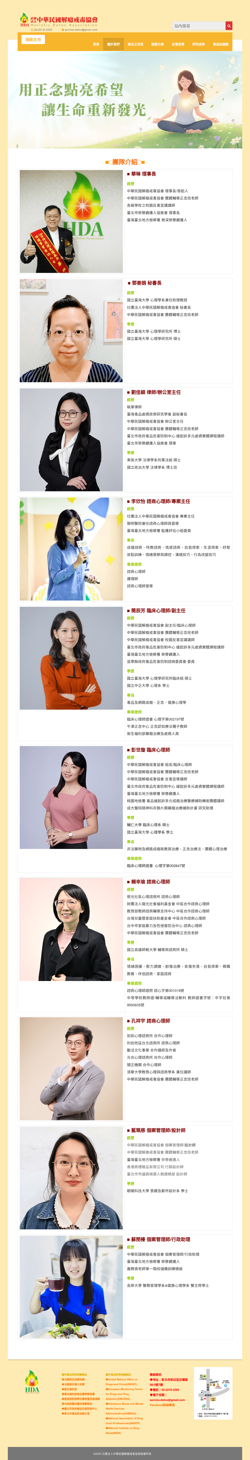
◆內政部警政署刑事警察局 (77, 1403)
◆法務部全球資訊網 (73, 1379)
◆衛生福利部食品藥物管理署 (78, 1394)
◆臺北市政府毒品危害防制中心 (79, 1408)
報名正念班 (135, 44)
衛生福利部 (70, 1389)
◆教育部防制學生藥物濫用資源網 (81, 1399)
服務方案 (157, 44)
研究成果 (198, 44)
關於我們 (113, 44)
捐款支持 (33, 39)
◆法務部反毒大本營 (73, 1384)
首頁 (96, 44)
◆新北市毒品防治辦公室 (76, 1413)
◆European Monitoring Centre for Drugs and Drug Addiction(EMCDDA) (124, 1394)
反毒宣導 (178, 44)
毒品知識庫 (221, 44)
